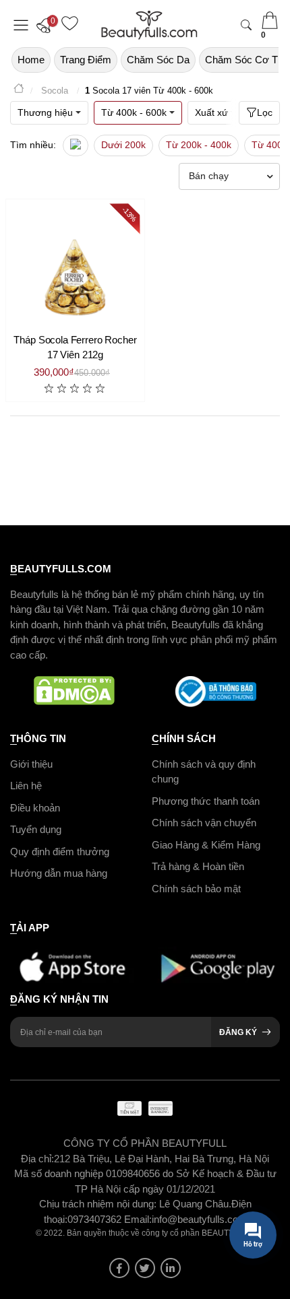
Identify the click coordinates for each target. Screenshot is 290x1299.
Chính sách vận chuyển (204, 822)
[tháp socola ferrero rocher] (75, 268)
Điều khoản (35, 807)
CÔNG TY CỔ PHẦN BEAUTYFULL (145, 1143)
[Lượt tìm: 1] (75, 145)
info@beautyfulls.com (199, 1219)
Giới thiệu (31, 764)
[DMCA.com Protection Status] (74, 691)
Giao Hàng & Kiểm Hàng (206, 845)
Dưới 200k (123, 144)
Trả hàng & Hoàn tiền (198, 866)
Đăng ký (238, 1032)
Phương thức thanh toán (206, 801)
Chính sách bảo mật (196, 888)
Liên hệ (26, 785)
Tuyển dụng (35, 829)
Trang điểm (85, 59)
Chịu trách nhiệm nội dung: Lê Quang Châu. (135, 1203)
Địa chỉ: (37, 1158)
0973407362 (95, 1219)
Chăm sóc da (158, 59)
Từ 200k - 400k (198, 144)
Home (31, 59)
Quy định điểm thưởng (59, 851)
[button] (47, 24)
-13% (130, 214)
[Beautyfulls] (18, 91)
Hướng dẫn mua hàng (58, 873)
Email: (138, 1219)
